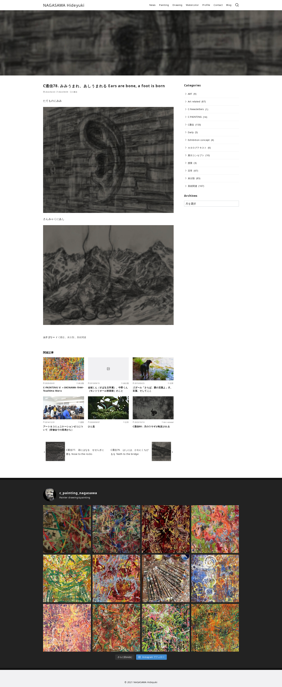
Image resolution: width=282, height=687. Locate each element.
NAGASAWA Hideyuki (63, 5)
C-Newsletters (196, 109)
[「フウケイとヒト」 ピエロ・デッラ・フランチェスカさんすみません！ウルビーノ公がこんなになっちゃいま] (116, 529)
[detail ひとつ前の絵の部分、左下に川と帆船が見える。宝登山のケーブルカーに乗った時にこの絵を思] (67, 529)
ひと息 (91, 426)
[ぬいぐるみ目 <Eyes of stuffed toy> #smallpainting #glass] (215, 529)
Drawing (177, 5)
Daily (191, 132)
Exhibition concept (199, 140)
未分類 (70, 337)
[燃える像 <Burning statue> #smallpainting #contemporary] (166, 529)
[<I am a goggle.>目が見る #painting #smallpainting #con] (67, 578)
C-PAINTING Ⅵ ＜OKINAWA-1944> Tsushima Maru (63, 389)
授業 (190, 162)
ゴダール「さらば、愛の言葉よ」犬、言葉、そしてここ (153, 389)
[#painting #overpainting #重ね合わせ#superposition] (67, 628)
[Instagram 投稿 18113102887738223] (166, 628)
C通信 (74, 92)
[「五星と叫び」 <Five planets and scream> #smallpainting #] (116, 578)
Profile (206, 5)
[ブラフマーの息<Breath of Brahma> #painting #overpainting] (215, 578)
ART (190, 93)
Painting (164, 5)
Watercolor (192, 5)
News (152, 5)
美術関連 (81, 337)
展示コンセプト (196, 155)
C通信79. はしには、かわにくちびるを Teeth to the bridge (130, 451)
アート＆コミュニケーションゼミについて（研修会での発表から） (63, 428)
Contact (218, 5)
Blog (229, 5)
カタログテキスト (197, 147)
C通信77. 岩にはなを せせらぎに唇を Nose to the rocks (85, 451)
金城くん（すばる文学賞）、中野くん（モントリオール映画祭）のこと (108, 389)
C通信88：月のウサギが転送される (151, 426)
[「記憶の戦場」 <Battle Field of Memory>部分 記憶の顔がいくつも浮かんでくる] (215, 628)
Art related (194, 101)
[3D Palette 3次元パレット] (166, 578)
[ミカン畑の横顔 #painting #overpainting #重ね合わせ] (116, 628)
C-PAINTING (195, 116)
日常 (190, 170)
